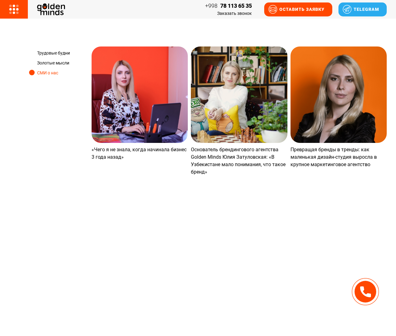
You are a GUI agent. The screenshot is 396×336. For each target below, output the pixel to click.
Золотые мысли (53, 62)
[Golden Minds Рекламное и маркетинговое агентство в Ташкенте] (51, 9)
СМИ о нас (47, 72)
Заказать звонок (234, 13)
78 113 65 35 (228, 6)
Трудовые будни (53, 53)
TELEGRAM (366, 9)
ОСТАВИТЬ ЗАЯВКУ (302, 9)
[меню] (14, 9)
